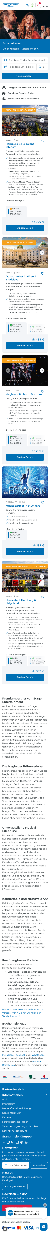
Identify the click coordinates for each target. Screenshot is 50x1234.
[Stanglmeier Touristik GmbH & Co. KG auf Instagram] (8, 1142)
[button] (5, 1229)
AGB (4, 1099)
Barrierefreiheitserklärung (16, 1108)
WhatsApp (38, 1055)
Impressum (8, 1104)
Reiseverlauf (14, 130)
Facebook (20, 1055)
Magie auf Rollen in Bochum (24, 394)
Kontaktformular (11, 1113)
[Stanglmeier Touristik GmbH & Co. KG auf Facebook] (4, 1142)
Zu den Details (25, 228)
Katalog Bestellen (15, 1186)
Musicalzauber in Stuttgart (23, 505)
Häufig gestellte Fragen (15, 1122)
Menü (45, 7)
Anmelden (39, 1165)
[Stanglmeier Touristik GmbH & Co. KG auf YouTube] (12, 1142)
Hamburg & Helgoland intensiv (20, 145)
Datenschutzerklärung (15, 1130)
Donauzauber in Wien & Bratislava (21, 278)
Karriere (6, 1117)
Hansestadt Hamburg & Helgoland (21, 602)
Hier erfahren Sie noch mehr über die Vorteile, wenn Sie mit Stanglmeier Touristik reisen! (22, 1013)
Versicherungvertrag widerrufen (20, 1126)
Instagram (8, 1055)
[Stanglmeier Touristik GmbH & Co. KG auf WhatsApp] (26, 1142)
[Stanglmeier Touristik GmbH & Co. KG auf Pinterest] (21, 1142)
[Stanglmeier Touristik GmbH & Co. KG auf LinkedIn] (17, 1142)
